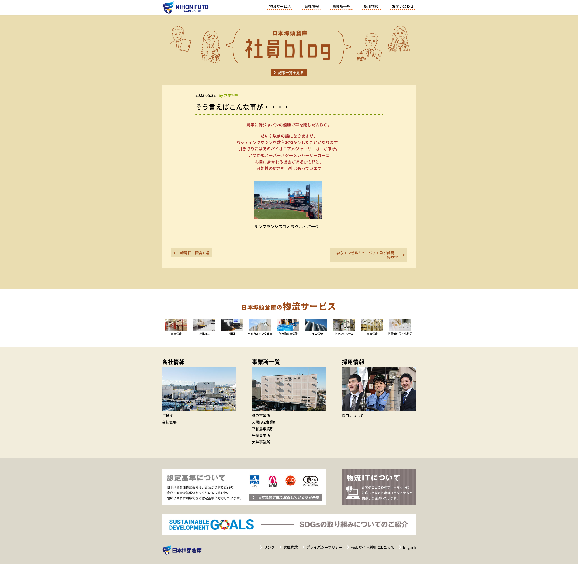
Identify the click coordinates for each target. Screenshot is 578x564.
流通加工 (204, 334)
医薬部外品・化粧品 (400, 334)
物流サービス (280, 6)
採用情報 (371, 6)
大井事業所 (261, 442)
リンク (269, 547)
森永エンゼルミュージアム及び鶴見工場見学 (367, 255)
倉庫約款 (290, 547)
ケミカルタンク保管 (260, 334)
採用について (353, 415)
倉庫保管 (176, 334)
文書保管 (372, 334)
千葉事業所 (261, 435)
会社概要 (169, 422)
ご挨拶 (167, 415)
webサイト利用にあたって (372, 547)
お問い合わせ (403, 6)
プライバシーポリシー (324, 547)
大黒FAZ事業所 (264, 422)
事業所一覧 (341, 6)
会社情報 (311, 6)
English (409, 547)
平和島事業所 (263, 428)
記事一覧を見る (290, 72)
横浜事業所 (261, 415)
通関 (232, 334)
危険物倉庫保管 (288, 334)
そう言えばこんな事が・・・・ (242, 107)
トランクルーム (344, 334)
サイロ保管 (316, 334)
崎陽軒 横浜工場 (194, 252)
